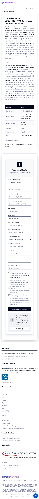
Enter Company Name (14, 229)
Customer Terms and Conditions (11, 441)
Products (4, 408)
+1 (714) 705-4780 (9, 359)
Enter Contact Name (13, 222)
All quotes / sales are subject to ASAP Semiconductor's (20, 275)
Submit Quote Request (19, 309)
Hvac (16, 9)
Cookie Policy (6, 423)
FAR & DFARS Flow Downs (10, 465)
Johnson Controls (26, 9)
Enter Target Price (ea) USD (15, 201)
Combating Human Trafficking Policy (13, 428)
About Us (4, 394)
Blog (3, 403)
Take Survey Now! (7, 382)
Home (3, 9)
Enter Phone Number (14, 243)
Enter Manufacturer (13, 187)
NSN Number (11, 208)
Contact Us (5, 397)
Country (10, 258)
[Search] (31, 2)
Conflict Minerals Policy (9, 426)
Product (10, 9)
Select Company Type (14, 236)
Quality (4, 400)
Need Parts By (12, 215)
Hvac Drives (24, 132)
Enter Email (11, 251)
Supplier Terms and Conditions (11, 438)
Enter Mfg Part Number (14, 179)
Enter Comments (12, 265)
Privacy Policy (6, 420)
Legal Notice (5, 462)
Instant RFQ (5, 411)
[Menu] (35, 2)
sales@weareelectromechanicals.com (15, 356)
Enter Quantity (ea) (13, 194)
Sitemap (4, 405)
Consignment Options (8, 468)
